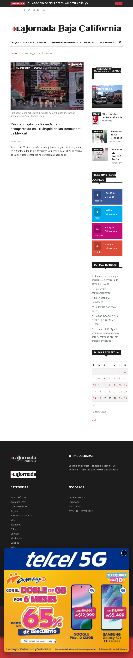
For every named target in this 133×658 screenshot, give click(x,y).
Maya (107, 465)
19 (104, 391)
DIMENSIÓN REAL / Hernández (116, 134)
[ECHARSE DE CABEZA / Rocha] (100, 155)
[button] (117, 3)
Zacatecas (112, 469)
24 (94, 398)
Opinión (89, 42)
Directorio (74, 501)
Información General (65, 42)
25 (99, 398)
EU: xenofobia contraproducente (101, 290)
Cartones (97, 131)
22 (120, 391)
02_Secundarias (104, 69)
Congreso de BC (19, 506)
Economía (16, 524)
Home (14, 53)
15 (120, 384)
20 (110, 391)
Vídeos (14, 547)
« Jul (94, 419)
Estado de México (79, 465)
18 (99, 391)
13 (110, 384)
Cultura (14, 529)
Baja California (22, 42)
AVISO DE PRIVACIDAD (81, 511)
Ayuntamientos (18, 501)
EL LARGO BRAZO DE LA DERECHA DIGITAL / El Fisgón (58, 3)
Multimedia (107, 42)
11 (99, 384)
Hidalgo (96, 465)
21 (115, 391)
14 (115, 384)
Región (41, 42)
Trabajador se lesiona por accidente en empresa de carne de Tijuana (105, 279)
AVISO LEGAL (76, 506)
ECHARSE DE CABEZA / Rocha (104, 309)
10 (94, 384)
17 (94, 391)
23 (125, 391)
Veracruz (98, 469)
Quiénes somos (77, 497)
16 (125, 384)
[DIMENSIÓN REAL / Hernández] (99, 137)
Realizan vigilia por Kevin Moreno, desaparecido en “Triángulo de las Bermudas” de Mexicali (46, 129)
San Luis (85, 469)
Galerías (38, 68)
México (14, 520)
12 (104, 384)
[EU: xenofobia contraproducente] (95, 119)
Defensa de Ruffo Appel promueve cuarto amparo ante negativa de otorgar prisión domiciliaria (105, 335)
